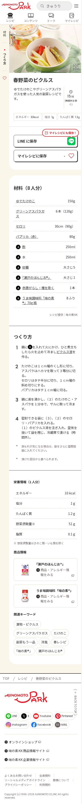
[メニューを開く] (76, 6)
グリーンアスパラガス (30, 213)
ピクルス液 (64, 351)
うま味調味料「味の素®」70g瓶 (38, 300)
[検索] (42, 6)
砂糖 (25, 267)
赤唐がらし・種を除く (38, 287)
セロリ (21, 226)
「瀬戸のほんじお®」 (36, 277)
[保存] (4, 77)
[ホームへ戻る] (16, 6)
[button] (54, 5)
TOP (6, 678)
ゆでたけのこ (25, 201)
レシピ (22, 678)
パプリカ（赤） (27, 236)
